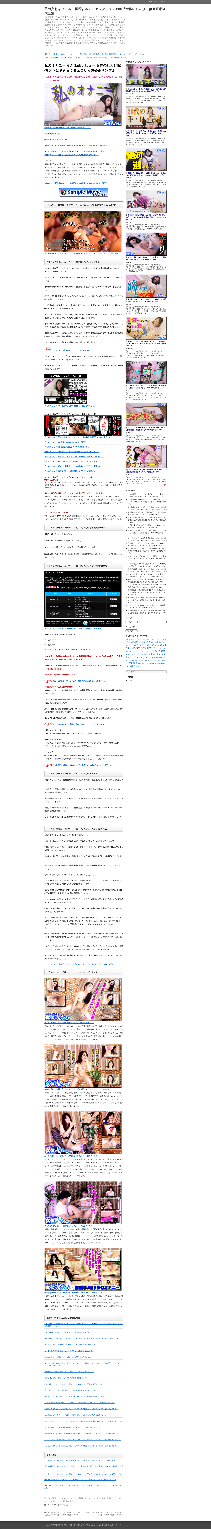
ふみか (162, 642)
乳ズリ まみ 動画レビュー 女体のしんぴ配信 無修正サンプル (66, 1378)
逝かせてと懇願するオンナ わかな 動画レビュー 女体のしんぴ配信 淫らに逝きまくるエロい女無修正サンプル (147, 532)
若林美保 (151, 663)
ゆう (149, 645)
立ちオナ (150, 660)
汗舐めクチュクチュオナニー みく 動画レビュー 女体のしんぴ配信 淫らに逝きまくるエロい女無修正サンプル (83, 1421)
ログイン (131, 680)
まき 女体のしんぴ (62, 1505)
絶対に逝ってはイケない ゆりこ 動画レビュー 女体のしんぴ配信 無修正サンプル (73, 1384)
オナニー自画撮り (52, 1498)
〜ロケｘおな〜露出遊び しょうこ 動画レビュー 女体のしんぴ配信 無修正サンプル (74, 1396)
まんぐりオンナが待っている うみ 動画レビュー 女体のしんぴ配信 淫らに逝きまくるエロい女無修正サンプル (147, 558)
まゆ (130, 645)
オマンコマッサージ (65, 1498)
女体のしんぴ (101, 1498)
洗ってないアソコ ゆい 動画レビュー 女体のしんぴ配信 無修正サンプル (70, 1345)
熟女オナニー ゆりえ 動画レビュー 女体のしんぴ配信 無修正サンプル (69, 1372)
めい (143, 645)
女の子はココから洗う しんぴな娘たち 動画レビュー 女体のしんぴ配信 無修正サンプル (75, 1415)
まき (86, 1498)
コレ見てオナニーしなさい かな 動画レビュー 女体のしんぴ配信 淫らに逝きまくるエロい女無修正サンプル (82, 1474)
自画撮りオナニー (142, 663)
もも (146, 645)
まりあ (134, 645)
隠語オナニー (74, 1501)
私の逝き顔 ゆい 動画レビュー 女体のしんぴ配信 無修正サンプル (67, 1357)
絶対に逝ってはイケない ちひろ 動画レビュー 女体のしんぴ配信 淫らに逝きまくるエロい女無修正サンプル (82, 1338)
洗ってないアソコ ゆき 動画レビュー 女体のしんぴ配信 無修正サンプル (70, 1390)
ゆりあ (154, 645)
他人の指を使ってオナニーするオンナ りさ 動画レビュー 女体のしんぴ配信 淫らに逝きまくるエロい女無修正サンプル (146, 600)
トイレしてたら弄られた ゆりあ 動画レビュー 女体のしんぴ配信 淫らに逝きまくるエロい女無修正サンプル (82, 1440)
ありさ (128, 639)
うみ (136, 639)
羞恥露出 (66, 1501)
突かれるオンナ (142, 660)
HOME (47, 54)
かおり (140, 639)
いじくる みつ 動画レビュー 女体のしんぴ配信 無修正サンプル (66, 1332)
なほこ (157, 642)
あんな (132, 639)
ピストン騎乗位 (78, 1498)
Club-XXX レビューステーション (132, 54)
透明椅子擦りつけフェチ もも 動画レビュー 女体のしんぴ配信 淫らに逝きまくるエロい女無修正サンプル (81, 1434)
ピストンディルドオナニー (143, 651)
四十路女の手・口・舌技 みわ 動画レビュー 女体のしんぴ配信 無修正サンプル (72, 1427)
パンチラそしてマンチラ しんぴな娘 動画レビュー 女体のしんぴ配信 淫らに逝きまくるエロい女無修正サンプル (147, 551)
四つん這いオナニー (144, 654)
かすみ (145, 639)
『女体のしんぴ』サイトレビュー (65, 54)
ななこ (153, 642)
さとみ (162, 639)
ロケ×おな (92, 1498)
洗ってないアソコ (144, 657)
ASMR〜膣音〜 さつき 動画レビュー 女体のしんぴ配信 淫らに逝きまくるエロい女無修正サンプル (79, 1403)
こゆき (153, 639)
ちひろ (147, 642)
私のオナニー (57, 1501)
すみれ (143, 642)
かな (148, 639)
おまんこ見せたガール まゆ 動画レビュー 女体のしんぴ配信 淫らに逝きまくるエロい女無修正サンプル (81, 1446)
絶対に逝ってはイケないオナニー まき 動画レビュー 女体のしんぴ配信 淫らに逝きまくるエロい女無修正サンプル (147, 520)
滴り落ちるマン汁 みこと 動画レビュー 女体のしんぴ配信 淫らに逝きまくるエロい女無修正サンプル (80, 1480)
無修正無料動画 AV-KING (89, 54)
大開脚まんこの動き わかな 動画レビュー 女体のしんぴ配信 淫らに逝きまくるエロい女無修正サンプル (81, 1409)
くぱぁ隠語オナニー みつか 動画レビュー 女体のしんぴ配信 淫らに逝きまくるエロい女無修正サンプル (81, 1461)
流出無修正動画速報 (109, 54)
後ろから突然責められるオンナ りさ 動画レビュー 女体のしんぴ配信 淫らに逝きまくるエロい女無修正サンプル (147, 501)
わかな (161, 645)
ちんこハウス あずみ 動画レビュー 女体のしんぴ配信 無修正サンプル (69, 1351)
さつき (157, 639)
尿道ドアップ (111, 1498)
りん (157, 645)
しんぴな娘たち (134, 642)
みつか (139, 645)
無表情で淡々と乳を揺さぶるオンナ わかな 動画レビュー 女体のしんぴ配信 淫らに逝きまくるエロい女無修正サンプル (146, 592)
